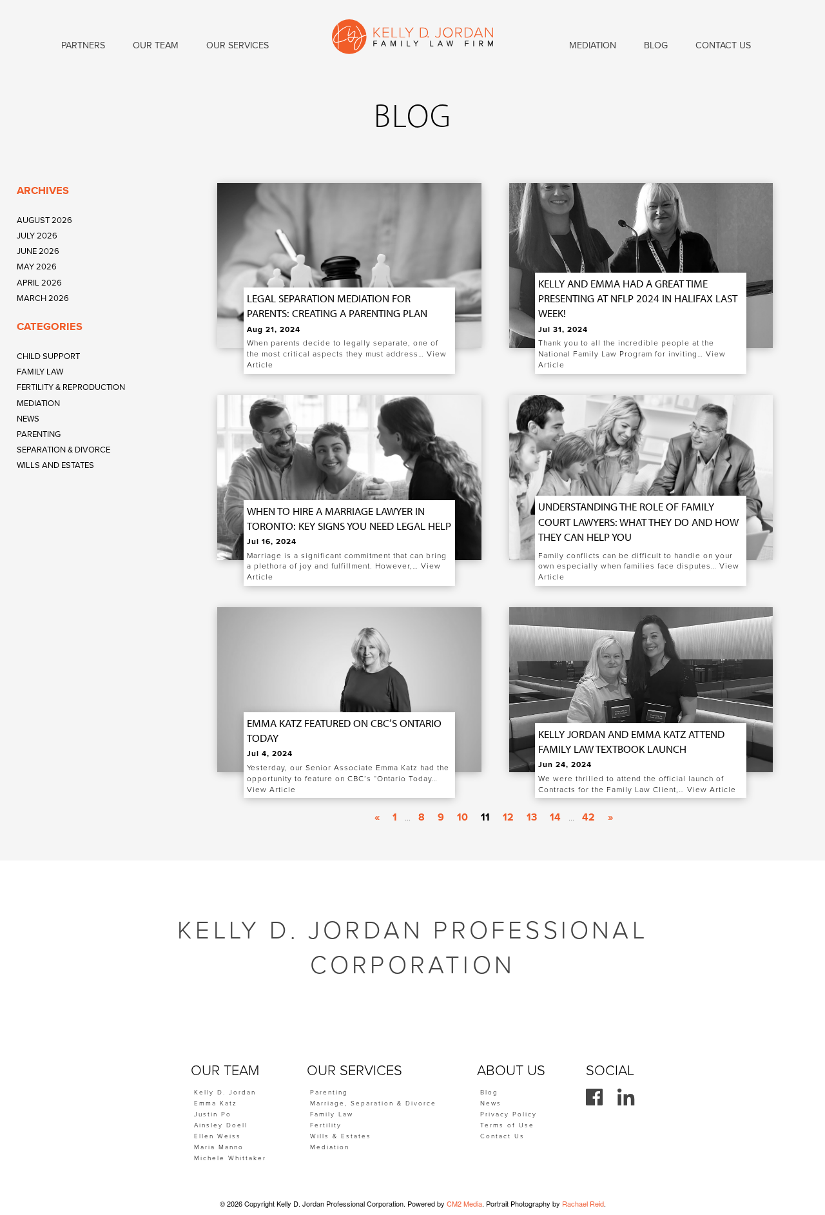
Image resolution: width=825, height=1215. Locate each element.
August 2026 (44, 220)
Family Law (40, 372)
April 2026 (39, 283)
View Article (271, 789)
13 (532, 817)
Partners (83, 45)
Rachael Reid (583, 1203)
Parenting (39, 434)
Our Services (237, 45)
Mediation (38, 403)
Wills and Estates (55, 465)
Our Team (156, 45)
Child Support (48, 356)
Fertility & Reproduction (71, 387)
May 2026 (37, 267)
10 (462, 817)
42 (588, 817)
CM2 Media (464, 1203)
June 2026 (38, 251)
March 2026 (43, 298)
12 (508, 817)
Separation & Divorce (63, 450)
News (28, 419)
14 (555, 817)
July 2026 (37, 236)
